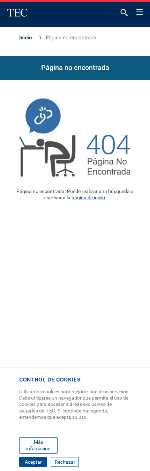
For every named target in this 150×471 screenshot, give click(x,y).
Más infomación (38, 445)
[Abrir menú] (139, 10)
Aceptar (33, 462)
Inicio (25, 37)
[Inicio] (17, 12)
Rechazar (65, 462)
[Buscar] (124, 14)
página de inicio (88, 197)
